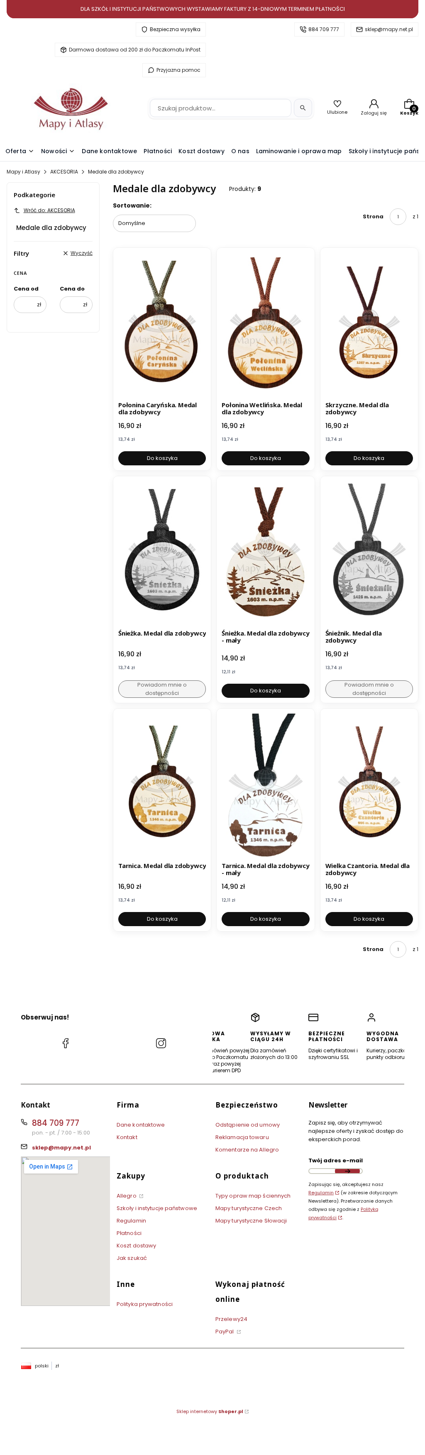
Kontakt (127, 1137)
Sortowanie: (132, 205)
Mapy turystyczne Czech (248, 1208)
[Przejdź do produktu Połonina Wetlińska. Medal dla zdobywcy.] (265, 325)
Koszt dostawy (136, 1246)
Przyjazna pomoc (178, 69)
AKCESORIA (64, 171)
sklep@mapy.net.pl (389, 29)
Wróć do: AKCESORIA (49, 210)
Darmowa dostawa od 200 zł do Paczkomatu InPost (134, 49)
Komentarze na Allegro (247, 1150)
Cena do (72, 289)
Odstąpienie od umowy (247, 1125)
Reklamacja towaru (242, 1137)
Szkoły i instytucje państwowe (157, 1208)
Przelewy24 (231, 1319)
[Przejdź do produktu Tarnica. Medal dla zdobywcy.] (162, 786)
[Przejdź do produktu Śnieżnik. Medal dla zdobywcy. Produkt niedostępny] (369, 553)
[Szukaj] (303, 108)
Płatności (129, 1233)
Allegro (127, 1196)
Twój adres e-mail (335, 1160)
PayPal (225, 1331)
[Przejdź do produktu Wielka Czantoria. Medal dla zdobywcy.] (369, 786)
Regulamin (131, 1221)
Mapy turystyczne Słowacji (251, 1221)
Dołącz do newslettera (347, 1171)
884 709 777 (323, 29)
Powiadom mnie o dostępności (162, 689)
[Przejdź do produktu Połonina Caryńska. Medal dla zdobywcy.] (162, 325)
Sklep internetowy (209, 1411)
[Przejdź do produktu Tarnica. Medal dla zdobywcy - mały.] (265, 786)
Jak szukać (132, 1258)
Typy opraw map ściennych (253, 1196)
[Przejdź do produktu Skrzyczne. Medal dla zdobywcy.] (369, 325)
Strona (373, 216)
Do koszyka (162, 458)
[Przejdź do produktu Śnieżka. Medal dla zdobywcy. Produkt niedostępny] (162, 553)
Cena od (26, 289)
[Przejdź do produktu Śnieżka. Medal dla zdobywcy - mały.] (265, 553)
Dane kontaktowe (141, 1125)
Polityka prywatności (145, 1304)
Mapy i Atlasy (23, 171)
